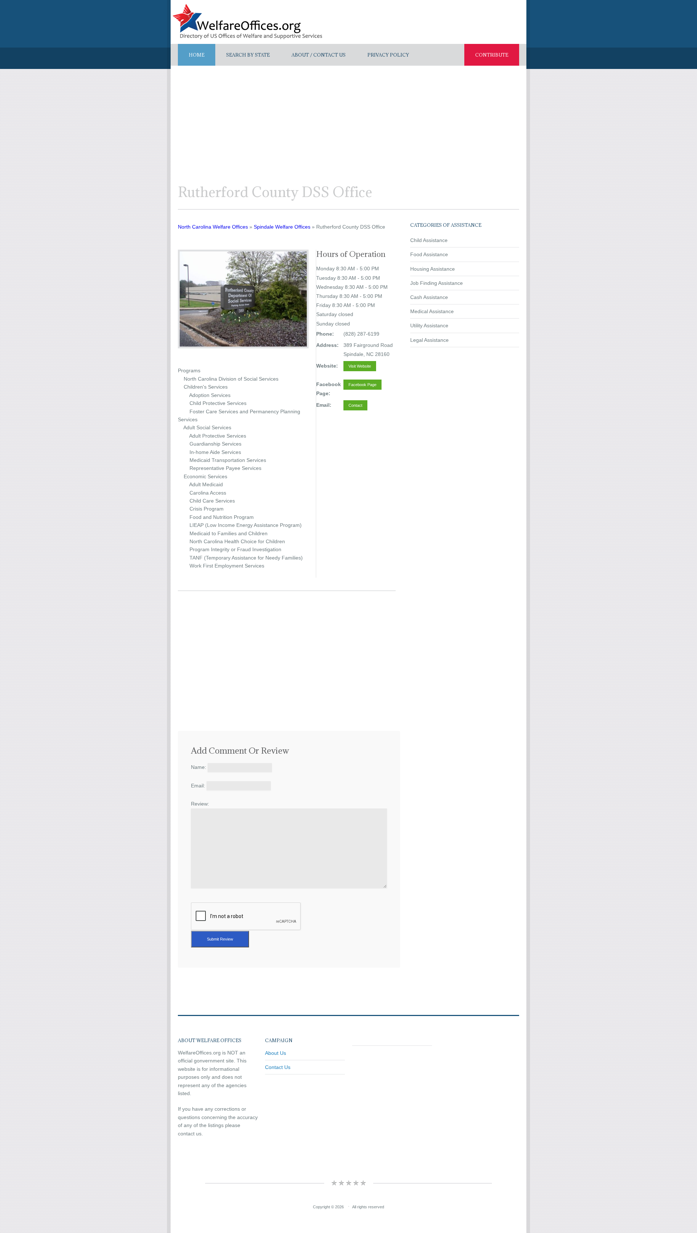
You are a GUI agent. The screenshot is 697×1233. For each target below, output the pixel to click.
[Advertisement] (348, 120)
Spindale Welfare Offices (282, 227)
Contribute (491, 55)
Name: (198, 767)
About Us (275, 1053)
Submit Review (220, 939)
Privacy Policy (388, 55)
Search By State (248, 55)
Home (196, 55)
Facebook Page (362, 384)
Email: (198, 785)
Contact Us (277, 1067)
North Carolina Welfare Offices (213, 227)
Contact (355, 405)
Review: (200, 804)
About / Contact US (319, 55)
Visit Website (359, 366)
